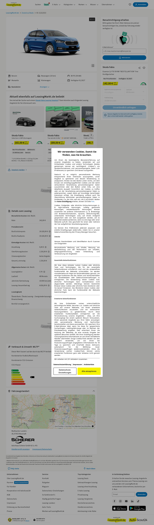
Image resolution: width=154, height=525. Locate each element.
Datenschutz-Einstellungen (65, 371)
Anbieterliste (89, 364)
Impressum (77, 364)
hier (92, 201)
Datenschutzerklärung (62, 364)
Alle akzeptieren (89, 371)
